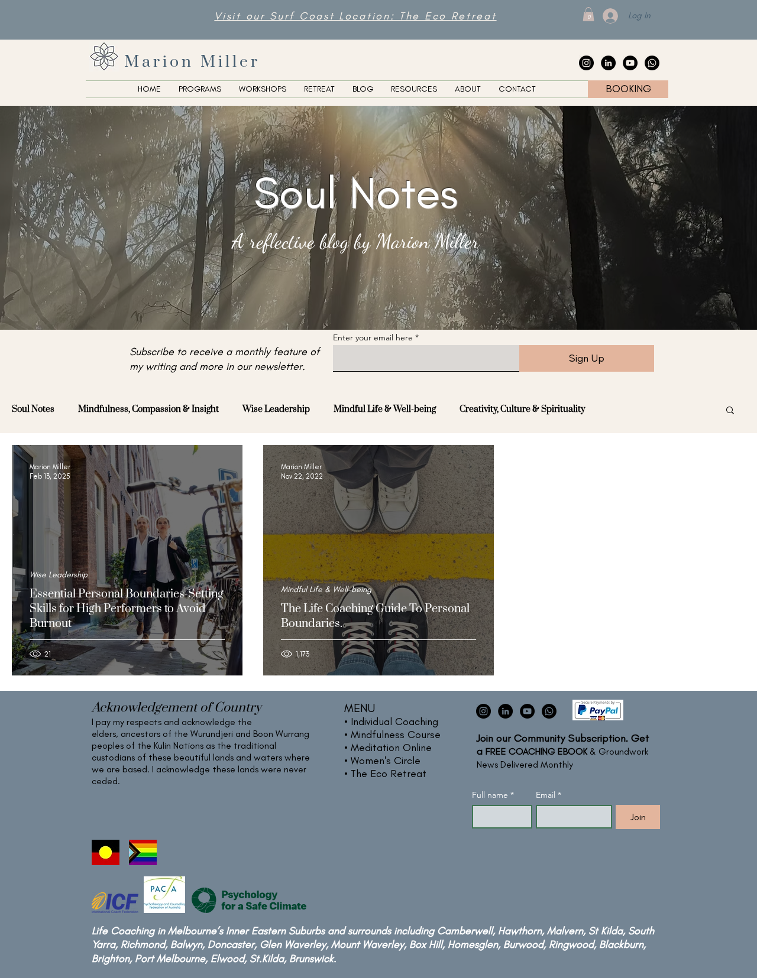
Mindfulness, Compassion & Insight (148, 409)
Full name (493, 795)
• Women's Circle (382, 760)
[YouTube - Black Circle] (630, 63)
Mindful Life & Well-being (385, 409)
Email (548, 795)
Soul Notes (33, 409)
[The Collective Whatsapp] (652, 63)
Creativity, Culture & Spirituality (522, 409)
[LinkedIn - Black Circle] (608, 63)
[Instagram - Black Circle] (586, 63)
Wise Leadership (276, 409)
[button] (588, 14)
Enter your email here (373, 337)
